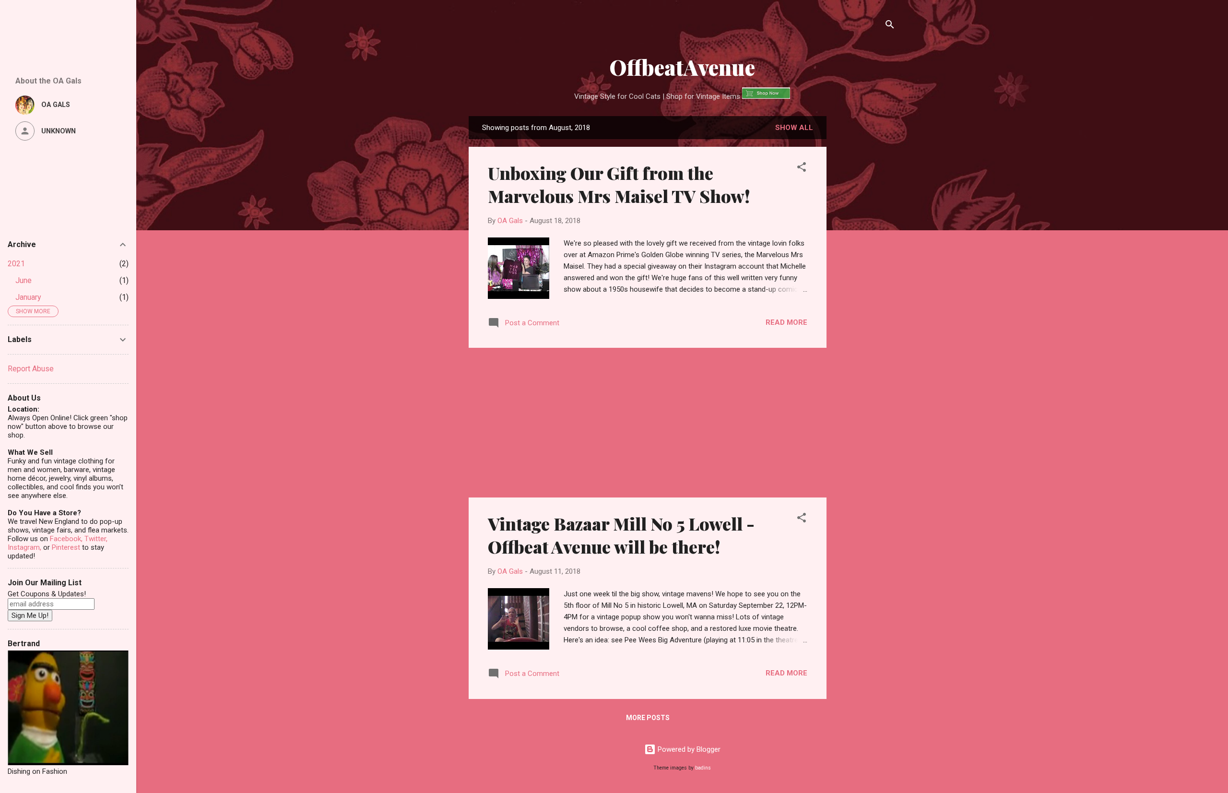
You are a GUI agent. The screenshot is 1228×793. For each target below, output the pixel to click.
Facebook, (66, 538)
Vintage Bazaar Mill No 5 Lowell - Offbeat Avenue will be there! (621, 535)
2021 (16, 263)
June (23, 280)
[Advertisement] (865, 268)
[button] (801, 168)
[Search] (890, 26)
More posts (648, 718)
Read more (786, 322)
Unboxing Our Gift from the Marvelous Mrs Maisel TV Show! (619, 184)
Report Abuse (31, 368)
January (28, 297)
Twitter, (95, 538)
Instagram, (24, 547)
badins (703, 768)
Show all (794, 127)
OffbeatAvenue (682, 67)
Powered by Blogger (688, 749)
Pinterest (66, 547)
